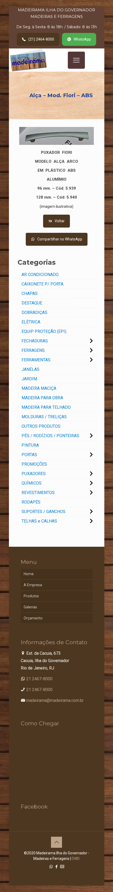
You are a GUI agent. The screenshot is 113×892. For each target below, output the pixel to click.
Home (29, 574)
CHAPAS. (30, 293)
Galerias (30, 607)
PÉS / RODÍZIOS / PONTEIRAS (50, 435)
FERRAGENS (33, 350)
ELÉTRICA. (31, 321)
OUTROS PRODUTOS (41, 426)
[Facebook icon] (57, 866)
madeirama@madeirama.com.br (55, 700)
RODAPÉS (31, 502)
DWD (76, 858)
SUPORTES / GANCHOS (43, 511)
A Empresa (33, 585)
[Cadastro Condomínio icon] (62, 866)
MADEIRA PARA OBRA (42, 397)
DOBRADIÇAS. (35, 312)
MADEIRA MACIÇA (39, 388)
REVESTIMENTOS (38, 492)
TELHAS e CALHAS (39, 521)
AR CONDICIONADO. (40, 274)
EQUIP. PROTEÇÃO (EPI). (44, 331)
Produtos (31, 596)
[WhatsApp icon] (51, 866)
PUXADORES (34, 473)
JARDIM (29, 378)
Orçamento (33, 618)
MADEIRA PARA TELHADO (46, 407)
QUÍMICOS (32, 483)
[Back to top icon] (56, 842)
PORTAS (29, 454)
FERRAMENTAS (36, 359)
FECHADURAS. (35, 340)
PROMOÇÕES (34, 464)
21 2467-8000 (39, 678)
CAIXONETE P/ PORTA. (43, 284)
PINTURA (30, 445)
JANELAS (30, 369)
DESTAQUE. (32, 302)
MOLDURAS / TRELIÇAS (44, 416)
